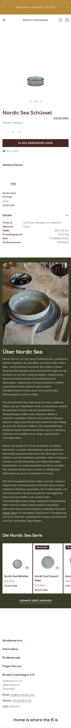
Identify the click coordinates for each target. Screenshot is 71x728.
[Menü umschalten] (3, 20)
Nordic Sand (9, 512)
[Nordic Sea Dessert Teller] (48, 558)
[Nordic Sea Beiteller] (17, 558)
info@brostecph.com (22, 694)
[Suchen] (60, 20)
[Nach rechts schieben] (40, 101)
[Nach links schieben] (31, 101)
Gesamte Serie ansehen (35, 600)
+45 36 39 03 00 (21, 700)
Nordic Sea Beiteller (16, 576)
